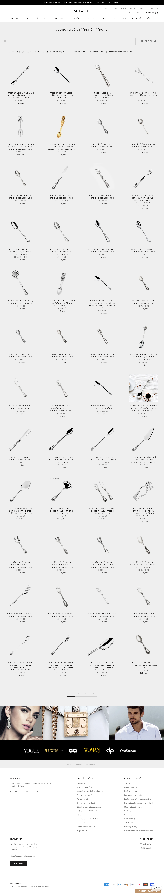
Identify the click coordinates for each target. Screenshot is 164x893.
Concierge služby (130, 827)
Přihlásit (18, 864)
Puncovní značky (83, 799)
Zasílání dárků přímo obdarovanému (137, 799)
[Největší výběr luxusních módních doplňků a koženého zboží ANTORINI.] (82, 10)
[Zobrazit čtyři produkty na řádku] (9, 41)
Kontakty (154, 8)
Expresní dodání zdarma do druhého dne (139, 803)
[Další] (93, 694)
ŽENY (27, 18)
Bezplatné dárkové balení (133, 795)
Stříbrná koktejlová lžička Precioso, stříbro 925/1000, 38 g (102, 459)
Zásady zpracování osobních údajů (89, 807)
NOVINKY (15, 18)
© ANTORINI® (15, 883)
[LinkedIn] (38, 791)
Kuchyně (137, 18)
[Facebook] (10, 791)
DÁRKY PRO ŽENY (60, 52)
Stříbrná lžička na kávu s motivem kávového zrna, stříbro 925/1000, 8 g (20, 95)
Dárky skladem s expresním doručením (138, 831)
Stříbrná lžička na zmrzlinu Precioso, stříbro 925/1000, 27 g (61, 565)
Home (115, 8)
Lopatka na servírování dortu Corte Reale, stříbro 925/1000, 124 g (143, 459)
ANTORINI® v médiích (132, 823)
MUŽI (37, 18)
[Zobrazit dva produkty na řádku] (5, 41)
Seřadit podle (149, 41)
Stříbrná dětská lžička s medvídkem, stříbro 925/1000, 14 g (143, 357)
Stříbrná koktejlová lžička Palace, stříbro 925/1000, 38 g (61, 459)
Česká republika (146, 848)
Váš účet (106, 8)
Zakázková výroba (130, 791)
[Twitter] (16, 791)
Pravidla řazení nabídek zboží (87, 819)
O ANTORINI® (129, 819)
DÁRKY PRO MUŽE (78, 52)
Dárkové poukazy (130, 787)
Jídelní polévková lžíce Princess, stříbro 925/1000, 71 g (61, 252)
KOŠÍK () (153, 13)
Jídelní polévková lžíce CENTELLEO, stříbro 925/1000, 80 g (20, 252)
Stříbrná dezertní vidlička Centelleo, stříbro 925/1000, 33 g (61, 408)
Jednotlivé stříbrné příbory (91, 764)
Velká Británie (145, 844)
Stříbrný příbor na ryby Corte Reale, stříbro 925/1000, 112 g (102, 511)
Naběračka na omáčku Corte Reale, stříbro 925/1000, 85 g (61, 511)
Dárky (150, 18)
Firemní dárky (129, 815)
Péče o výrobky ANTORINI (87, 811)
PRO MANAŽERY (61, 18)
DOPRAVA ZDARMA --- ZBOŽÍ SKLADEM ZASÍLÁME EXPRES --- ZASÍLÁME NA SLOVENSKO (82, 2)
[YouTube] (32, 791)
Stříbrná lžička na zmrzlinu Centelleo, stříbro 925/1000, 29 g (102, 565)
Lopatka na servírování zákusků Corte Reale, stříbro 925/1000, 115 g (20, 511)
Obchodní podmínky (84, 787)
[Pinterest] (27, 791)
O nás (123, 8)
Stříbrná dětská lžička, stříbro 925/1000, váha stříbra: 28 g (61, 95)
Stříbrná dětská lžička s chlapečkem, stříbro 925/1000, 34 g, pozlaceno (61, 147)
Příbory (77, 764)
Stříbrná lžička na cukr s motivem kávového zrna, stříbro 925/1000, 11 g (144, 408)
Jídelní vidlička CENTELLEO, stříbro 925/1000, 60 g (102, 95)
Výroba (142, 8)
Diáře (77, 18)
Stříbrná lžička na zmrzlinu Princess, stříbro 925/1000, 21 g (20, 565)
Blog (79, 815)
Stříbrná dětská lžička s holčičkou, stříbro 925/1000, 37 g (61, 303)
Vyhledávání (135, 13)
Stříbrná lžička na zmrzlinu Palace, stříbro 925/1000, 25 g (143, 565)
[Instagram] (21, 791)
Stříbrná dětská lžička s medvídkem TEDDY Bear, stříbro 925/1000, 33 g (20, 147)
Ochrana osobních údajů (86, 803)
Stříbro (105, 18)
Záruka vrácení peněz (85, 795)
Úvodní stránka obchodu (86, 827)
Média (132, 8)
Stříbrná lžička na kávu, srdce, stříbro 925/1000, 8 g (143, 95)
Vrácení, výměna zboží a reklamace (90, 791)
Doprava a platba (83, 783)
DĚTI (46, 18)
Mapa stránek (82, 831)
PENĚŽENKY (90, 18)
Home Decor (120, 18)
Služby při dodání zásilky (133, 807)
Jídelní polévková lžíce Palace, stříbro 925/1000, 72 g (143, 665)
